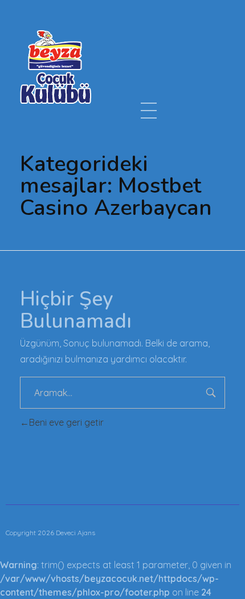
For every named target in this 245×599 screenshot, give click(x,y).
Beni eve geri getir (66, 422)
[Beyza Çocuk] (55, 66)
